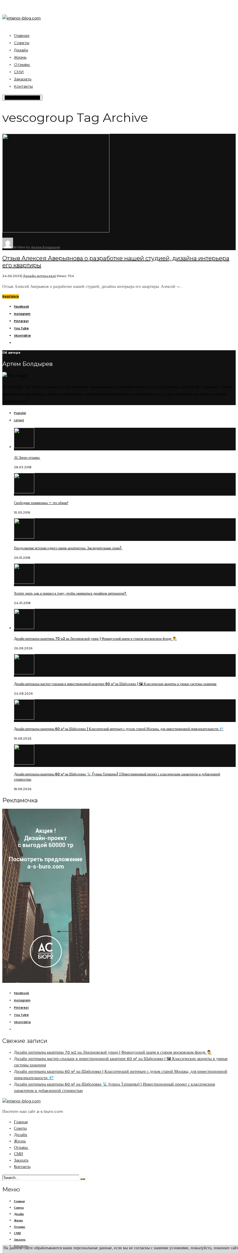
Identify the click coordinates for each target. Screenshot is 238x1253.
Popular (20, 413)
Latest (19, 420)
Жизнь (20, 57)
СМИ (19, 71)
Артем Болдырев (45, 247)
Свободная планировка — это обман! (41, 502)
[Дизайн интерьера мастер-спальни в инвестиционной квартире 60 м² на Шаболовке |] (24, 673)
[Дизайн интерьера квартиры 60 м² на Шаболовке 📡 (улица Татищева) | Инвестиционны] (24, 763)
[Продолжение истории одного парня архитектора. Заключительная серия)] (24, 537)
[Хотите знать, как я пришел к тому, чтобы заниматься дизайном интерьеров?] (24, 582)
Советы (21, 42)
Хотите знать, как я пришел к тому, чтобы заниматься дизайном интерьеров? (70, 593)
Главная (21, 35)
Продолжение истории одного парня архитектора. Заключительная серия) (68, 548)
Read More (10, 296)
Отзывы (22, 64)
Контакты (23, 86)
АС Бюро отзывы (27, 457)
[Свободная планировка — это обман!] (24, 492)
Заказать (22, 79)
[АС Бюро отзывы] (24, 446)
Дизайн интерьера (39, 276)
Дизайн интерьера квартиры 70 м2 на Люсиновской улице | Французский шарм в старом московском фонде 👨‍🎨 (95, 638)
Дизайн (21, 50)
